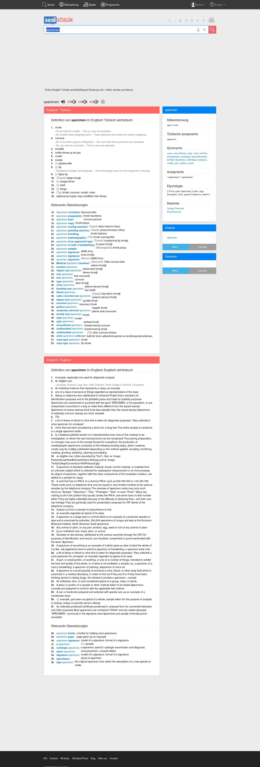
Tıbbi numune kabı (114, 261)
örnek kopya (82, 222)
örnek (58, 127)
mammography (71, 237)
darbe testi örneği (93, 268)
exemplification (199, 156)
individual (192, 159)
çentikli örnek (90, 300)
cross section (200, 153)
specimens (63, 658)
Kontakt (114, 758)
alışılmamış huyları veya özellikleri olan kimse (81, 196)
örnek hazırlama (92, 215)
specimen (172, 237)
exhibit (170, 159)
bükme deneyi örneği (96, 286)
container (68, 212)
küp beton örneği (111, 293)
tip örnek (86, 343)
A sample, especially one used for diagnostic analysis (85, 377)
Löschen (202, 247)
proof (190, 163)
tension (66, 267)
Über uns (102, 758)
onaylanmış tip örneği (116, 240)
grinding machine (72, 230)
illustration (180, 159)
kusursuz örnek (88, 304)
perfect (66, 306)
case (169, 153)
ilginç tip (63, 174)
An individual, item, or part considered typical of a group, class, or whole (96, 581)
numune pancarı (92, 219)
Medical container (72, 263)
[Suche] (212, 30)
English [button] (219, 4)
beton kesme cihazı (109, 226)
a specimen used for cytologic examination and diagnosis (113, 647)
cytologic (67, 647)
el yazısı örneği (104, 244)
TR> (57, 417)
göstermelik (65, 163)
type (64, 281)
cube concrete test (73, 296)
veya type (68, 339)
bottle (65, 633)
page (65, 636)
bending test (69, 288)
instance (202, 159)
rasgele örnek (99, 307)
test (64, 274)
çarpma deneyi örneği (104, 297)
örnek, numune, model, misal (78, 192)
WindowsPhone (80, 758)
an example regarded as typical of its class (80, 513)
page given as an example (91, 636)
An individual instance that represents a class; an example (87, 388)
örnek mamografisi (103, 237)
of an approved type (74, 241)
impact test (68, 270)
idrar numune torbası (104, 332)
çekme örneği (98, 265)
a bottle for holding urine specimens (97, 633)
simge (63, 189)
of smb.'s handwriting (75, 245)
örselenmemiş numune (97, 325)
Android (54, 758)
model (58, 156)
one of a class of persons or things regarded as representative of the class (96, 392)
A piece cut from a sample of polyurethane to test (83, 509)
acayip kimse (67, 181)
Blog (93, 758)
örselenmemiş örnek (95, 329)
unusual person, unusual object (98, 651)
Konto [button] (199, 4)
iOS (45, 758)
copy (65, 223)
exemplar (185, 156)
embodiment (173, 156)
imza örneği (87, 254)
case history (179, 153)
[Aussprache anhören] (72, 103)
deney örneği (90, 272)
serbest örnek (91, 322)
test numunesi (82, 276)
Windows (65, 758)
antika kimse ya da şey (68, 152)
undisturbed (69, 328)
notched (67, 303)
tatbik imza (87, 251)
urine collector (70, 336)
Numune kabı (88, 212)
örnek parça (119, 247)
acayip (58, 160)
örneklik (59, 149)
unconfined (69, 325)
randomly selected (73, 310)
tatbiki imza (97, 258)
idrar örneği (82, 283)
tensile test (68, 314)
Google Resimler (175, 208)
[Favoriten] (102, 103)
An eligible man (63, 381)
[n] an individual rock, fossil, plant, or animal (80, 531)
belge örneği (74, 178)
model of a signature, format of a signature (105, 640)
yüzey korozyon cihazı (112, 230)
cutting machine (72, 226)
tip (60, 167)
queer (65, 651)
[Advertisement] (130, 62)
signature (67, 252)
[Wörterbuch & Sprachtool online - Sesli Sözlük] (58, 24)
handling (67, 234)
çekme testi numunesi (104, 311)
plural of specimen (91, 658)
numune (59, 138)
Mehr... (175, 247)
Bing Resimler (174, 211)
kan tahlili (90, 290)
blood (65, 292)
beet (64, 219)
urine (65, 285)
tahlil (62, 185)
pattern (183, 163)
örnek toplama (99, 233)
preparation (69, 216)
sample (66, 248)
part (176, 163)
